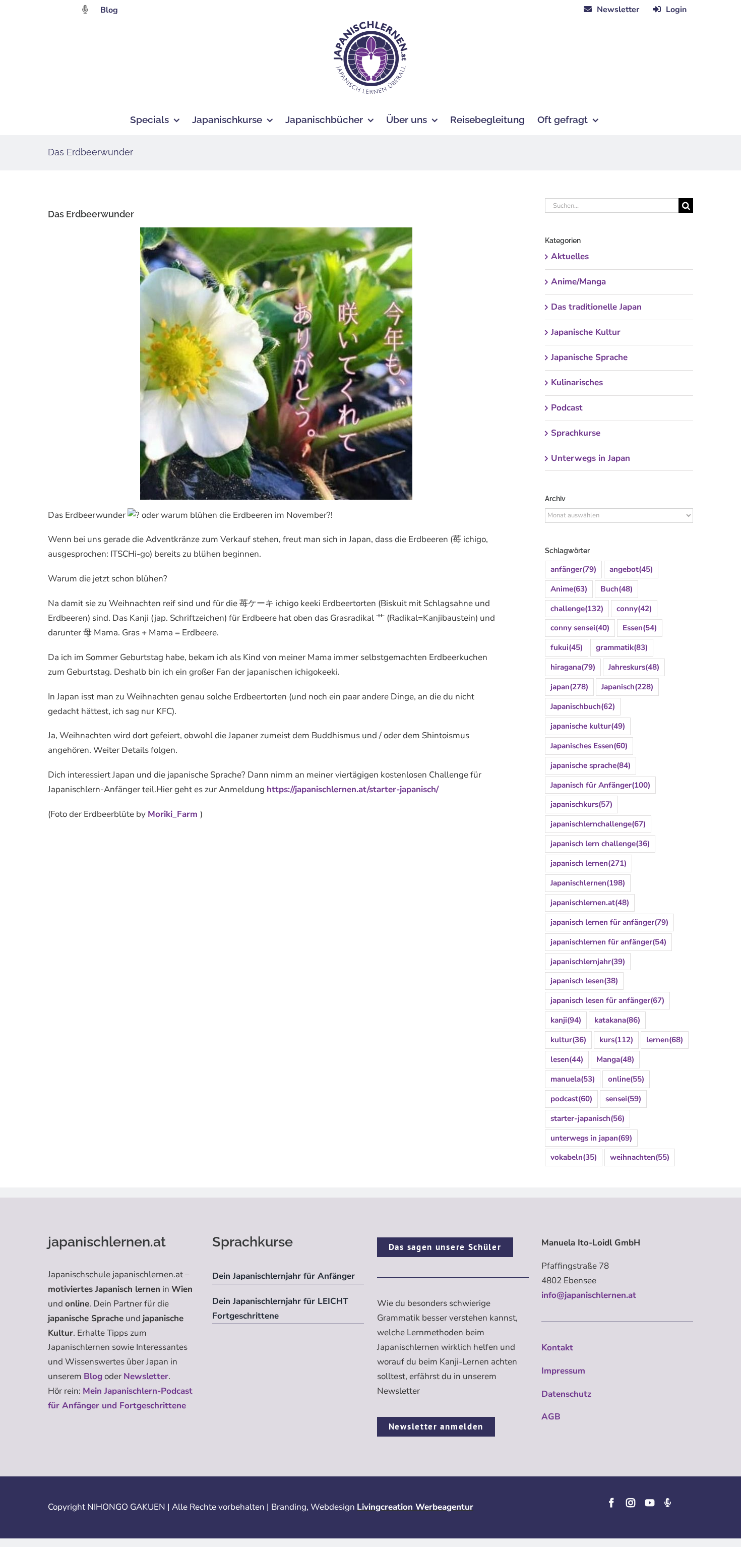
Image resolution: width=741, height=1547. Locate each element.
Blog (109, 10)
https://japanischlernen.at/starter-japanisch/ (353, 789)
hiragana (572, 667)
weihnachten (639, 1157)
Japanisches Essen (589, 746)
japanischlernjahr (587, 962)
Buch (616, 589)
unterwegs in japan (591, 1138)
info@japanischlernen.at (588, 1295)
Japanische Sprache (589, 357)
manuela (572, 1079)
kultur (568, 1040)
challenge (576, 609)
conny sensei (579, 628)
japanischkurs (581, 804)
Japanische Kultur (586, 332)
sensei (623, 1099)
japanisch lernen (588, 863)
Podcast (567, 407)
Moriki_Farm (174, 814)
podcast (571, 1099)
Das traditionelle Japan (596, 307)
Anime (568, 589)
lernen (664, 1040)
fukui (566, 647)
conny (634, 609)
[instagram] (630, 1502)
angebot (631, 569)
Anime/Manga (578, 281)
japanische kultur (587, 726)
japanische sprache (590, 765)
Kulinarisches (577, 382)
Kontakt (557, 1347)
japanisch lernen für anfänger (609, 922)
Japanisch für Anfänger (600, 785)
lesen (566, 1059)
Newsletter (146, 1376)
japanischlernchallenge (598, 824)
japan (569, 687)
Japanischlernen (587, 883)
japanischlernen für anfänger (608, 942)
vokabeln (573, 1157)
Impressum (563, 1371)
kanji (565, 1020)
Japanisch (627, 687)
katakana (617, 1020)
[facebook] (611, 1502)
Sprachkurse (575, 433)
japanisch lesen (584, 981)
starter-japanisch (587, 1118)
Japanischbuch (582, 706)
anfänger (573, 569)
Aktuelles (570, 256)
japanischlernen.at (589, 903)
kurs (616, 1040)
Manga (615, 1059)
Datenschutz (566, 1394)
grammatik (622, 647)
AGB (551, 1416)
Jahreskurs (633, 667)
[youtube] (649, 1502)
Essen (640, 628)
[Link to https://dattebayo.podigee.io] (85, 9)
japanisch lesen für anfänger (607, 1000)
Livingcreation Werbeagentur (415, 1507)
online (626, 1079)
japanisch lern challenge (600, 844)
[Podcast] (667, 1502)
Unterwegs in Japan (590, 458)
